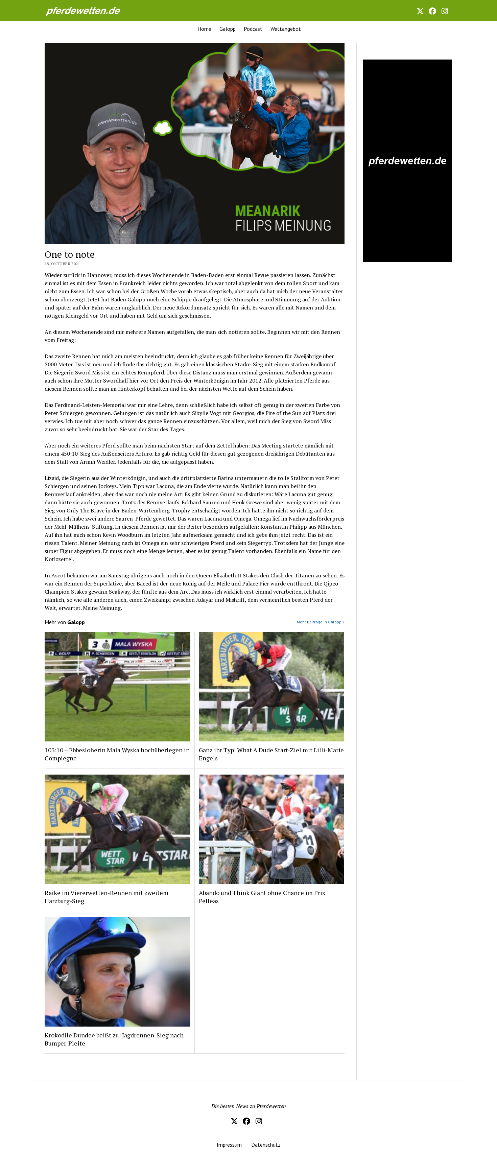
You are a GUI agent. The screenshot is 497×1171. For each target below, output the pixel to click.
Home (204, 28)
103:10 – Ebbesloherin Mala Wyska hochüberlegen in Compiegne (117, 754)
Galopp (227, 28)
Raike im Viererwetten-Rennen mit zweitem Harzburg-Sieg (106, 897)
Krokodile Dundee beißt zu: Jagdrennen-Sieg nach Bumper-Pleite (114, 1039)
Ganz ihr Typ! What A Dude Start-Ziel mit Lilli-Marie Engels (271, 754)
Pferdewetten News (90, 10)
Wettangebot (285, 28)
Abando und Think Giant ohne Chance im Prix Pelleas (262, 897)
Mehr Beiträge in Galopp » (321, 621)
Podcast (253, 28)
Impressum (229, 1144)
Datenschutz (266, 1144)
